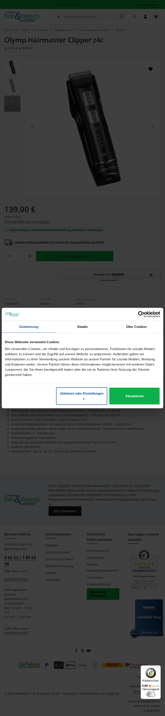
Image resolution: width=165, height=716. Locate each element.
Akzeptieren (134, 396)
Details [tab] (82, 327)
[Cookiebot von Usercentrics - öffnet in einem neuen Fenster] (141, 314)
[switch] (151, 694)
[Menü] (158, 668)
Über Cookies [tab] (136, 327)
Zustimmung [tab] (28, 327)
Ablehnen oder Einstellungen (82, 393)
